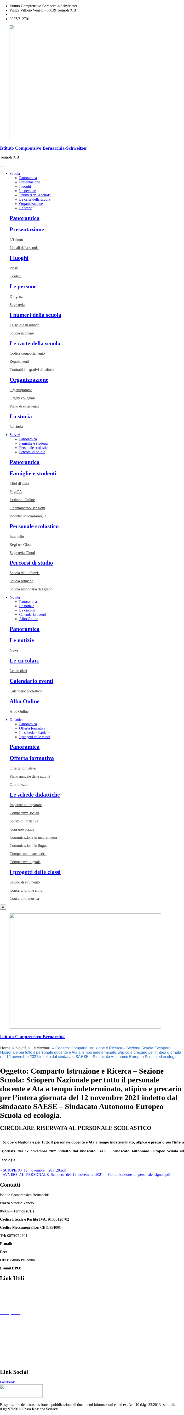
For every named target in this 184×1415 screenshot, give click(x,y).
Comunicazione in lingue (28, 845)
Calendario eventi (32, 614)
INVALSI (7, 1354)
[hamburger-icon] (2, 166)
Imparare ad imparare (26, 805)
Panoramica (28, 178)
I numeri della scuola (35, 195)
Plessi (14, 268)
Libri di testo (19, 483)
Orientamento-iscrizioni (27, 508)
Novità (15, 597)
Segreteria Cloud (22, 553)
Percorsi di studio (32, 452)
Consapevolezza (22, 829)
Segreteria (17, 305)
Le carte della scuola (34, 199)
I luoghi (25, 186)
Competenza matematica (28, 854)
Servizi (15, 435)
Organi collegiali (22, 398)
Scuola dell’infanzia (25, 573)
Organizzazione (31, 204)
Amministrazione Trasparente (22, 1288)
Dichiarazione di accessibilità (22, 1321)
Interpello (17, 536)
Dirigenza (17, 296)
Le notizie (26, 606)
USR (4, 1362)
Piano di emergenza (24, 406)
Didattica (16, 720)
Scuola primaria (21, 581)
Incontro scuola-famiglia (28, 516)
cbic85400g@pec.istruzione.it (30, 1252)
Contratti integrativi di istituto (32, 370)
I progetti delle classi (34, 737)
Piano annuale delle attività (30, 776)
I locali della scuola (24, 248)
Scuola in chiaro (22, 333)
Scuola (15, 173)
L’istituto (16, 240)
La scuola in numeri (25, 325)
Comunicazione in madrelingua (33, 837)
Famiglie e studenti (33, 443)
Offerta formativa (32, 728)
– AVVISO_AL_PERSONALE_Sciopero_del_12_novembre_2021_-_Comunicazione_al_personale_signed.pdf (85, 1174)
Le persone (27, 191)
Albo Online (28, 619)
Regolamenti (19, 361)
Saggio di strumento (25, 882)
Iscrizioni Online (22, 500)
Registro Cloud (21, 545)
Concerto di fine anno (26, 890)
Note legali (8, 1329)
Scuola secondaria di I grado (31, 589)
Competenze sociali (24, 813)
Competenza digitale (25, 862)
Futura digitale (11, 1305)
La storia (25, 208)
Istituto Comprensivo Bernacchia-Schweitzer (43, 148)
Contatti (16, 276)
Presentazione (29, 182)
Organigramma (21, 390)
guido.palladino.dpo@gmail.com (47, 1268)
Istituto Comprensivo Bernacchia (32, 1036)
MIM (4, 1337)
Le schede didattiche (34, 732)
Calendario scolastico (26, 691)
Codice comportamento (27, 353)
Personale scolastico (34, 448)
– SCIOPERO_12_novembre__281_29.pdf (33, 1170)
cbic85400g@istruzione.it (29, 14)
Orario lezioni (20, 784)
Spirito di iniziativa (24, 821)
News (14, 650)
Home (5, 1048)
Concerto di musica (24, 898)
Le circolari (27, 610)
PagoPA (16, 492)
